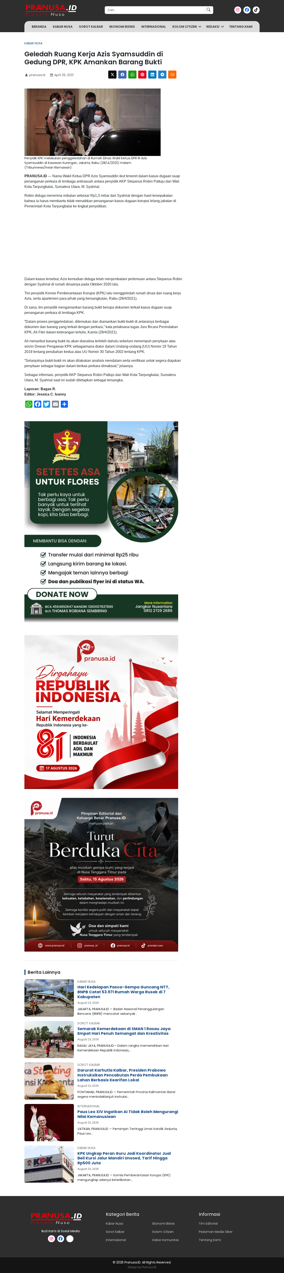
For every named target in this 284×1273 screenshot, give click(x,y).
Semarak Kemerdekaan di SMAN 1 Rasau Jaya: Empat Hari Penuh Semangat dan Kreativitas (124, 1031)
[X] (112, 75)
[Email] (172, 75)
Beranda (39, 26)
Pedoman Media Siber (216, 1232)
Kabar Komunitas (165, 1240)
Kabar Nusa (63, 26)
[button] (200, 26)
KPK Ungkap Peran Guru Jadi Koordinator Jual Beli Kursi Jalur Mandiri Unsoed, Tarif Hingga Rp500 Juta (124, 1158)
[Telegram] (162, 75)
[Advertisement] (103, 243)
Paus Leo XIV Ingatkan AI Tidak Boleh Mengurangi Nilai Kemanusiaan (127, 1114)
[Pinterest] (142, 75)
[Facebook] (122, 75)
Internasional (153, 26)
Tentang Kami (240, 26)
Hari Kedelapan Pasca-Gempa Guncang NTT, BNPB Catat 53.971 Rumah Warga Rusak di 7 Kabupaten (123, 992)
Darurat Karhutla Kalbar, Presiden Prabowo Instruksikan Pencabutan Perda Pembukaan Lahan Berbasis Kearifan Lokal (122, 1075)
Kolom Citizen (184, 26)
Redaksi (212, 26)
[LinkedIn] (152, 75)
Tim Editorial (208, 1223)
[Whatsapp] (132, 75)
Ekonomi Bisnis (122, 26)
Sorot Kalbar (91, 26)
